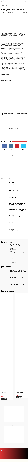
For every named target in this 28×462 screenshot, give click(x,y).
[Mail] (19, 449)
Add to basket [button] (4, 398)
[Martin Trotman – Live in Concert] (4, 230)
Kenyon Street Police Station (16, 277)
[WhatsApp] (25, 451)
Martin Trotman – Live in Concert (16, 230)
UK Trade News (11, 215)
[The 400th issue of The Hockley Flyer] (5, 261)
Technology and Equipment (14, 244)
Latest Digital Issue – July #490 (16, 184)
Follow (10, 144)
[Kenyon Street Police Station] (5, 279)
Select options (19, 397)
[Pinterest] (21, 449)
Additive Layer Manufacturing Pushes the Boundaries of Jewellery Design (18, 247)
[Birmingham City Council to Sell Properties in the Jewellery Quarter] (5, 271)
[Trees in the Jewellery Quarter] (5, 286)
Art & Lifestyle (12, 283)
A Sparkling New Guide (22, 113)
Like (4, 144)
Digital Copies (11, 182)
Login (24, 124)
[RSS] (23, 449)
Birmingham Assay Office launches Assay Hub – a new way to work (17, 204)
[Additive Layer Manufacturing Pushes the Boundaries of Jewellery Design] (5, 247)
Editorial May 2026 (13, 197)
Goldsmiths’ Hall (8, 80)
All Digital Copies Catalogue (15, 190)
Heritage (11, 276)
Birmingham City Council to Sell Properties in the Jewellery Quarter (18, 271)
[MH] (2, 12)
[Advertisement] (14, 101)
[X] (21, 2)
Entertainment (12, 222)
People (6, 5)
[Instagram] (19, 2)
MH (5, 12)
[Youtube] (23, 2)
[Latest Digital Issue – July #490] (4, 183)
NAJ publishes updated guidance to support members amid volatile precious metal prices (17, 211)
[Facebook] (17, 2)
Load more (14, 235)
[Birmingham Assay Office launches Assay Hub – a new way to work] (4, 203)
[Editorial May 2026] (4, 196)
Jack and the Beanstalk (14, 224)
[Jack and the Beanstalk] (4, 223)
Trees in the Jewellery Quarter (17, 284)
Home (2, 5)
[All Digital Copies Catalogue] (4, 190)
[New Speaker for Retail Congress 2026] (4, 216)
